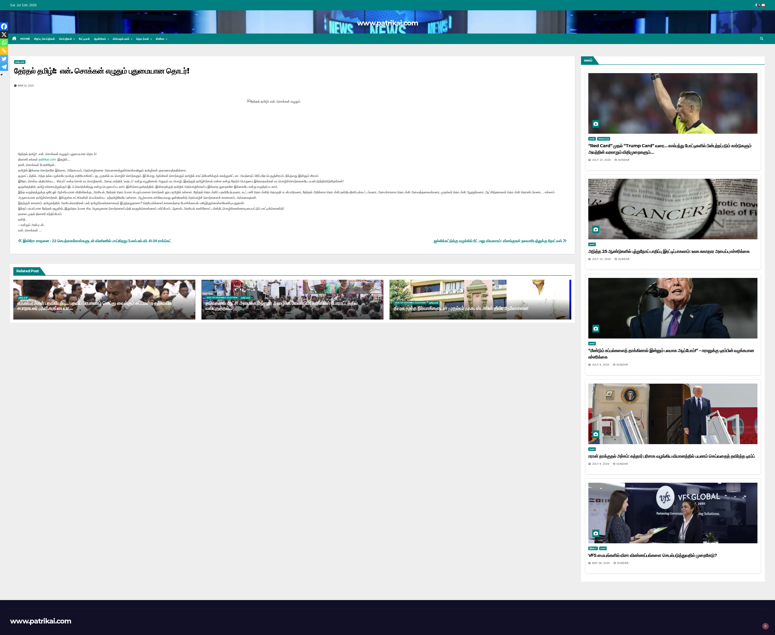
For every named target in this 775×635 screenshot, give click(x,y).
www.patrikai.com (387, 23)
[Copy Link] (4, 51)
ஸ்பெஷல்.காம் (121, 39)
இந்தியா (593, 548)
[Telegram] (4, 67)
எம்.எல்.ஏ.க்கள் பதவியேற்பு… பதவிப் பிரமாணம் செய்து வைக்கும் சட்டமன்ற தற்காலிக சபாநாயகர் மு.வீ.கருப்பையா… (94, 305)
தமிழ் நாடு (19, 62)
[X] (4, 34)
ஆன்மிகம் (100, 39)
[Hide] (1, 74)
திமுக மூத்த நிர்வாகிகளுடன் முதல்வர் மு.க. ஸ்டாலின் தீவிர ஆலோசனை (461, 308)
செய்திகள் (66, 39)
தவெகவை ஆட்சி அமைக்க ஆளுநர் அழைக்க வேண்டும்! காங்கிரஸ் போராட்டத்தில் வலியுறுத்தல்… (281, 305)
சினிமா (160, 39)
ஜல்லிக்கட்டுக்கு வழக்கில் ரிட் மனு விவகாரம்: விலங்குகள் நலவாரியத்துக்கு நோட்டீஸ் (498, 241)
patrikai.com (47, 159)
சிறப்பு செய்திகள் (44, 39)
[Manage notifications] (765, 626)
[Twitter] (4, 59)
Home (25, 39)
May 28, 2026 (601, 563)
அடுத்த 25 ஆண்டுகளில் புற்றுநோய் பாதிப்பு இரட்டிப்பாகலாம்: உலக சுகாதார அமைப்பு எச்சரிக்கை (669, 251)
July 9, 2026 (601, 364)
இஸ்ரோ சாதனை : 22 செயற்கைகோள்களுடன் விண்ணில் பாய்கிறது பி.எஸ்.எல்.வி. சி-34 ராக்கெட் (96, 241)
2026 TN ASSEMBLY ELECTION (222, 297)
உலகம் (592, 139)
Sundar (624, 160)
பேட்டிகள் (84, 39)
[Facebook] (4, 26)
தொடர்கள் (143, 39)
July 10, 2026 (602, 160)
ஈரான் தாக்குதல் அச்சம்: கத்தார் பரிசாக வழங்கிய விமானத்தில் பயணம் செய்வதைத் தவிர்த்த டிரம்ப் (671, 456)
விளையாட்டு (603, 139)
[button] (761, 38)
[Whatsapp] (4, 43)
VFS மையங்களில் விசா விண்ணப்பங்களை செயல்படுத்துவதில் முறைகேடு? (652, 555)
